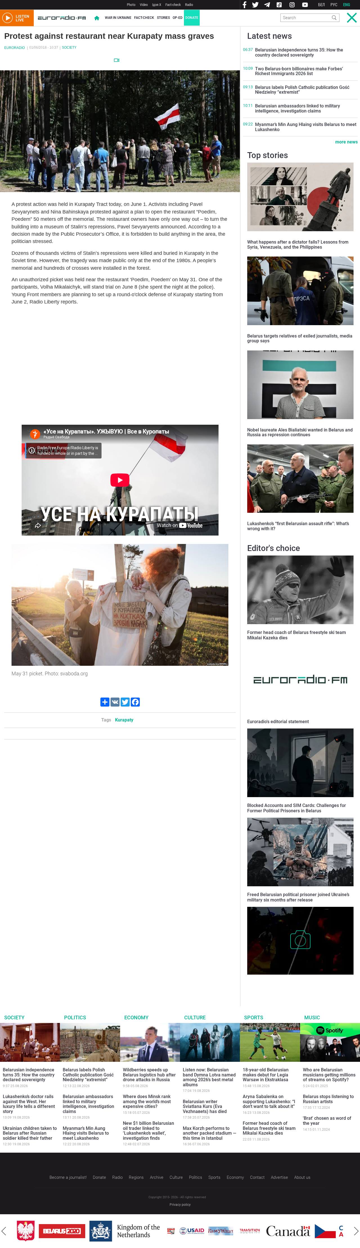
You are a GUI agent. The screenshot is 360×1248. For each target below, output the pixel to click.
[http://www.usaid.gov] (191, 1231)
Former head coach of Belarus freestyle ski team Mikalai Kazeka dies (269, 1128)
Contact (257, 1177)
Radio (189, 5)
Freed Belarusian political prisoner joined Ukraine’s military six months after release (298, 897)
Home (96, 18)
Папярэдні (3, 1231)
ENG (346, 4)
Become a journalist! (68, 1177)
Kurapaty (124, 720)
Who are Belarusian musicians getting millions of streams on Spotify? (329, 1074)
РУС (334, 4)
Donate (191, 18)
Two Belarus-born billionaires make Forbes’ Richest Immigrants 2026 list (299, 71)
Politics (75, 1017)
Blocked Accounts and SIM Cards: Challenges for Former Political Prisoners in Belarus (296, 808)
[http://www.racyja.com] (171, 1230)
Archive (156, 1177)
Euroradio (14, 48)
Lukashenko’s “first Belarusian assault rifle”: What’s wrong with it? (298, 526)
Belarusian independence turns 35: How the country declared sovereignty (299, 52)
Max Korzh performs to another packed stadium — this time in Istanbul (209, 1133)
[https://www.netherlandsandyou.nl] (126, 1231)
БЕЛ (321, 4)
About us (302, 1177)
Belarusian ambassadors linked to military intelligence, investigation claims (297, 108)
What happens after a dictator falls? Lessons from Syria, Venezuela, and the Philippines (297, 244)
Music (312, 1017)
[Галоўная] (62, 18)
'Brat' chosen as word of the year (327, 1121)
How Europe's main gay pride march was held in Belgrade (292, 983)
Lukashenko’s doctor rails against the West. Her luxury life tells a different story (29, 1104)
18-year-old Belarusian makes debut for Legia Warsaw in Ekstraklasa (266, 1074)
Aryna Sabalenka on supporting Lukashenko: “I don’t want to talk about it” (269, 1101)
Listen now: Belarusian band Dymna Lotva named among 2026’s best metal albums (209, 1077)
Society (69, 48)
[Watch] (116, 60)
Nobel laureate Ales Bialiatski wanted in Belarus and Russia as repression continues (300, 432)
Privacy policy (180, 1205)
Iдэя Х (156, 5)
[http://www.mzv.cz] (249, 1231)
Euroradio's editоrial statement (278, 721)
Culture (195, 1017)
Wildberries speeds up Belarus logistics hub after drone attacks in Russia (149, 1074)
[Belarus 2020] (62, 1231)
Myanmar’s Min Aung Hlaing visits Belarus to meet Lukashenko (305, 127)
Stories (163, 18)
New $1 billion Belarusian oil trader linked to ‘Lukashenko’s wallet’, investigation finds (148, 1131)
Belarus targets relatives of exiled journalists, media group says (299, 338)
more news (346, 142)
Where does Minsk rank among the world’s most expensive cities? (147, 1101)
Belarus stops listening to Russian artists (328, 1099)
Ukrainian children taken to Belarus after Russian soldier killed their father (30, 1133)
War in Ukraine (118, 18)
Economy (136, 1017)
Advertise (279, 1177)
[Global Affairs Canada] (288, 1231)
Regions (136, 1177)
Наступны (356, 1231)
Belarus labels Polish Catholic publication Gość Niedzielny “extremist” (302, 90)
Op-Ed (178, 18)
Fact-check (173, 5)
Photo (131, 5)
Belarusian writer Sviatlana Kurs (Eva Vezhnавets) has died (205, 1106)
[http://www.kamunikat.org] (220, 1231)
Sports (253, 1017)
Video (144, 5)
